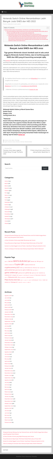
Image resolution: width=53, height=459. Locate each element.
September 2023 (9, 377)
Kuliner (6, 204)
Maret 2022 (7, 420)
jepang (21, 275)
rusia (29, 280)
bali (10, 261)
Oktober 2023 (8, 375)
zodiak (29, 282)
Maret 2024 (7, 363)
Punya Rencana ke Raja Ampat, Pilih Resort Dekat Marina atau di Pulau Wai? (24, 243)
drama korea (28, 267)
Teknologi (17, 140)
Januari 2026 (8, 312)
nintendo (22, 141)
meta (6, 277)
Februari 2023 (8, 394)
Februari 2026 (8, 309)
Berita (6, 183)
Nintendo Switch (28, 141)
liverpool (32, 275)
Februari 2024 (8, 366)
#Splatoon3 (8, 86)
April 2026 (7, 305)
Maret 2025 (7, 335)
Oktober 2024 (8, 347)
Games (6, 140)
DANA (22, 267)
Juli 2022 (7, 410)
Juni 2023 (7, 384)
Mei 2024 (7, 359)
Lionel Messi (26, 275)
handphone (42, 272)
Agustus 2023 (8, 380)
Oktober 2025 (8, 319)
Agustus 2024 (8, 352)
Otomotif (7, 211)
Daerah (6, 188)
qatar (21, 280)
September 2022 (9, 406)
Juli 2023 (7, 382)
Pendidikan (7, 214)
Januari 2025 (8, 340)
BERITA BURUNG (21, 261)
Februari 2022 (8, 422)
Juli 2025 (7, 326)
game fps (18, 270)
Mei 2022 (7, 415)
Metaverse (12, 277)
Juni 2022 (7, 413)
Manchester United (40, 275)
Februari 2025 (8, 337)
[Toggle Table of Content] (47, 28)
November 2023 (9, 373)
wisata (20, 282)
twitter (45, 280)
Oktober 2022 (8, 403)
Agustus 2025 (8, 323)
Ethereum (36, 267)
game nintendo (8, 141)
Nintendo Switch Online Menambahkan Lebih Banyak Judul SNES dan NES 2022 (23, 29)
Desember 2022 (9, 398)
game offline (35, 270)
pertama (8, 60)
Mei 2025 (7, 330)
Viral (6, 221)
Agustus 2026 (8, 295)
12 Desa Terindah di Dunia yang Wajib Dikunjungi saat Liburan (20, 240)
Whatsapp (14, 282)
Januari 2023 (8, 396)
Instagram (15, 275)
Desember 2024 (9, 342)
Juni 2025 (7, 328)
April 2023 (7, 389)
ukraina (7, 282)
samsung (35, 280)
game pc (21, 272)
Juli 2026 (7, 298)
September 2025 (9, 321)
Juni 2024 (7, 356)
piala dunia (30, 277)
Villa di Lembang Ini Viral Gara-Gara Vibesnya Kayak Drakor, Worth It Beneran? (24, 248)
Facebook (42, 267)
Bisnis (13, 140)
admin (19, 24)
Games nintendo (16, 141)
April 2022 (7, 417)
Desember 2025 (9, 314)
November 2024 (9, 345)
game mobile (27, 270)
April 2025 (7, 333)
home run (21, 134)
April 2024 (7, 361)
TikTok (40, 280)
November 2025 (9, 316)
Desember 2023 (9, 370)
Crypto (19, 264)
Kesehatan (7, 202)
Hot (6, 200)
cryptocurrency (12, 267)
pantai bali (23, 277)
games (28, 273)
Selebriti (7, 216)
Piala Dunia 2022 (12, 280)
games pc (35, 272)
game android (10, 270)
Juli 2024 (7, 354)
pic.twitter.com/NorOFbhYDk (29, 86)
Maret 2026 (7, 307)
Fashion (7, 190)
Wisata (6, 223)
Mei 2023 (7, 387)
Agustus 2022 (8, 408)
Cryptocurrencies (29, 264)
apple (6, 261)
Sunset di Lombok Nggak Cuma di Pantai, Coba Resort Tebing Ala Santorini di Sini (25, 246)
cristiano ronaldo (9, 264)
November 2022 (9, 401)
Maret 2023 (7, 391)
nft (19, 277)
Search (45, 168)
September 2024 (9, 349)
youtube (25, 282)
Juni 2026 (7, 300)
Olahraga (7, 209)
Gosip (6, 197)
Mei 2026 (7, 302)
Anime (10, 140)
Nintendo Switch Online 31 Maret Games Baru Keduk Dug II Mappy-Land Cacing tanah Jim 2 (24, 34)
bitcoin (33, 261)
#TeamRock (34, 78)
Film (6, 193)
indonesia (8, 275)
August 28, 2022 (33, 89)
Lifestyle (7, 207)
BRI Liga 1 (40, 261)
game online (11, 273)
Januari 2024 (8, 368)
